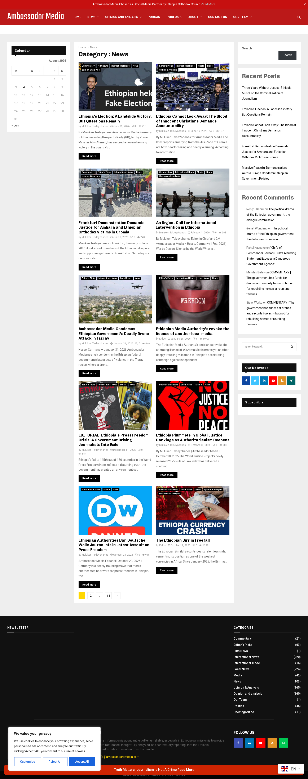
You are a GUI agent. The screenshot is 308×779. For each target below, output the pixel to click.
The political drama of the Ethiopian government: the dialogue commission (270, 214)
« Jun (15, 125)
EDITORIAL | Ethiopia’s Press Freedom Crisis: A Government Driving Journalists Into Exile (114, 440)
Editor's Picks (166, 66)
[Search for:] (269, 346)
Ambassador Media (35, 17)
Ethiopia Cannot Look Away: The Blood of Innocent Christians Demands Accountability (191, 121)
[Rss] (272, 743)
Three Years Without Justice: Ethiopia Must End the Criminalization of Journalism (266, 93)
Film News (103, 66)
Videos (173, 17)
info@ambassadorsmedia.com (118, 756)
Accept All (82, 761)
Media (201, 66)
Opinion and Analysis (121, 17)
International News (120, 66)
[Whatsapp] (283, 743)
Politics (239, 706)
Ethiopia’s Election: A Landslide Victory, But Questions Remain (115, 119)
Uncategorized (244, 712)
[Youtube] (260, 743)
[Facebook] (238, 743)
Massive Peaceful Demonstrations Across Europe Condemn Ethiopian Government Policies (265, 173)
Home (76, 17)
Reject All (55, 761)
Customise (27, 761)
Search (247, 48)
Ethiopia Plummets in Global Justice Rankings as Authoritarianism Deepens (192, 437)
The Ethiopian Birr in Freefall (183, 540)
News (91, 17)
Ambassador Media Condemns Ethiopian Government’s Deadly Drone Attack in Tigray (114, 334)
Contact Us (217, 17)
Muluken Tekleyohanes (95, 126)
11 (108, 595)
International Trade (247, 663)
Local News (126, 278)
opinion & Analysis (91, 70)
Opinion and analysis (169, 176)
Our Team (240, 17)
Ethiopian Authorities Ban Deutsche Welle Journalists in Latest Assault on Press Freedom (114, 545)
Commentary (88, 66)
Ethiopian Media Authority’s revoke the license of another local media (192, 331)
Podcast (155, 17)
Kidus (162, 338)
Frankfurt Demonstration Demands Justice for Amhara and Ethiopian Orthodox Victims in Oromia (111, 227)
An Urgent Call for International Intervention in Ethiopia (186, 225)
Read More (208, 4)
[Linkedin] (249, 743)
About (193, 17)
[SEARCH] (291, 347)
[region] (54, 749)
